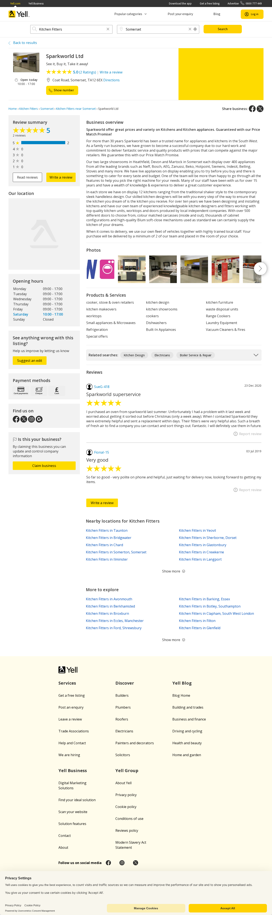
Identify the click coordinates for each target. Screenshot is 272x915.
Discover (124, 683)
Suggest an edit (29, 360)
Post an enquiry (71, 707)
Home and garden (186, 755)
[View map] (44, 234)
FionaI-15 (101, 452)
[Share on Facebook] (252, 108)
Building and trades (187, 707)
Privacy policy (126, 794)
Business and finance (189, 719)
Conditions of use (129, 818)
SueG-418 (101, 386)
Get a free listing (210, 3)
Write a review (111, 72)
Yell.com (15, 3)
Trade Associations (73, 731)
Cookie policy (125, 806)
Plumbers (123, 707)
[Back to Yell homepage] (19, 14)
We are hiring (69, 755)
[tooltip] (195, 29)
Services (67, 683)
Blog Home (181, 695)
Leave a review (70, 719)
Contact (64, 835)
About (63, 847)
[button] (107, 29)
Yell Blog (182, 683)
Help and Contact (72, 743)
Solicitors (122, 755)
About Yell (123, 783)
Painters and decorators (134, 743)
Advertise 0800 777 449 (245, 3)
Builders (122, 695)
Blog (216, 14)
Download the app (180, 3)
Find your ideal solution (77, 800)
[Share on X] (260, 108)
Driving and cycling (187, 731)
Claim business (44, 465)
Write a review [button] (61, 177)
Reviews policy (126, 830)
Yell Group (126, 770)
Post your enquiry (180, 14)
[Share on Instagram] (122, 862)
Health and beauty (187, 743)
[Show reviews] (29, 131)
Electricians (124, 731)
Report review (250, 433)
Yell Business (36, 3)
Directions (111, 80)
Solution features (72, 823)
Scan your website (72, 811)
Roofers (121, 719)
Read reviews (27, 177)
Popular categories (128, 14)
